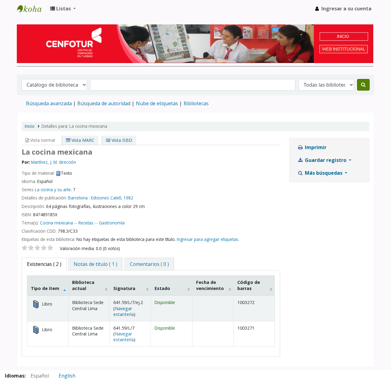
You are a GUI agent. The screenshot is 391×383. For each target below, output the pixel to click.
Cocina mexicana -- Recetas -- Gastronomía (82, 223)
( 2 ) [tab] (44, 264)
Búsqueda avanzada (49, 103)
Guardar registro (326, 160)
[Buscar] (363, 85)
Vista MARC (82, 140)
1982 (128, 198)
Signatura (124, 288)
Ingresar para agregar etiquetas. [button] (208, 239)
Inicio (30, 126)
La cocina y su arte (53, 189)
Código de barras (248, 285)
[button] (63, 8)
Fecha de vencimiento (210, 285)
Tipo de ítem (45, 288)
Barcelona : (79, 198)
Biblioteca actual (83, 285)
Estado (162, 288)
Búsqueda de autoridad (103, 103)
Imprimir (315, 147)
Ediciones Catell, (106, 198)
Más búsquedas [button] (324, 173)
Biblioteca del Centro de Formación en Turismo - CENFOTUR (32, 8)
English (67, 375)
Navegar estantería (123, 311)
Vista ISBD (121, 140)
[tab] (95, 264)
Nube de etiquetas (157, 103)
